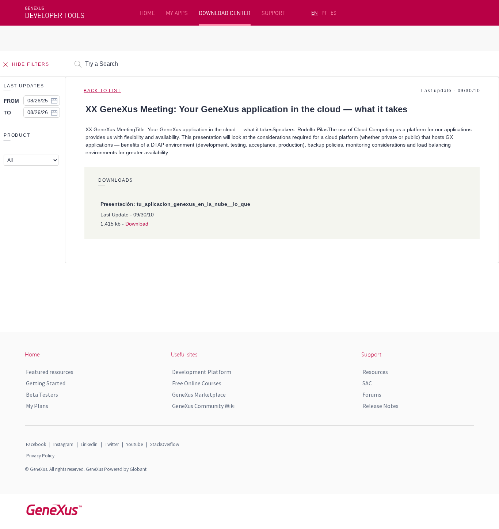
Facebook (36, 444)
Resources (375, 371)
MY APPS (177, 13)
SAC (367, 383)
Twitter (112, 444)
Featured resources (49, 371)
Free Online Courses (196, 383)
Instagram (63, 444)
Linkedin (89, 444)
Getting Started (45, 383)
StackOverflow (164, 444)
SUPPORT (273, 13)
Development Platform (201, 371)
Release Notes (380, 405)
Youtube (134, 444)
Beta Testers (42, 394)
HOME (147, 13)
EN (314, 13)
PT (324, 13)
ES (333, 13)
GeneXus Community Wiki (203, 405)
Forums (371, 394)
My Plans (37, 405)
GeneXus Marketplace (199, 394)
